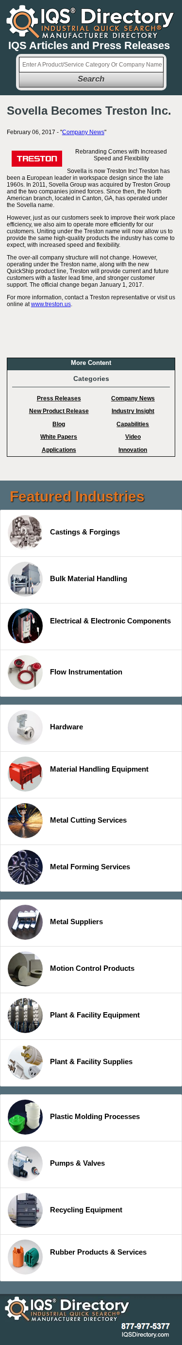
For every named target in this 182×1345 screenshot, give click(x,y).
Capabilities (132, 424)
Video (133, 436)
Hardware (66, 727)
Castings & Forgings (85, 532)
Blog (58, 424)
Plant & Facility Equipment (95, 1015)
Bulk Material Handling (88, 578)
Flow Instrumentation (86, 672)
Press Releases (59, 398)
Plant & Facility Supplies (91, 1061)
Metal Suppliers (76, 921)
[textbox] (91, 64)
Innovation (132, 450)
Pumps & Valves (77, 1163)
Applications (59, 450)
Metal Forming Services (90, 866)
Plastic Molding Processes (95, 1116)
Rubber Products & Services (98, 1252)
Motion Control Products (92, 968)
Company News (83, 132)
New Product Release (59, 411)
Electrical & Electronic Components (110, 621)
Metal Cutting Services (88, 820)
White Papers (58, 436)
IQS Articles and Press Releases (89, 45)
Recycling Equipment (86, 1210)
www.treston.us (51, 304)
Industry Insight (133, 411)
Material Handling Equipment (99, 769)
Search (91, 79)
